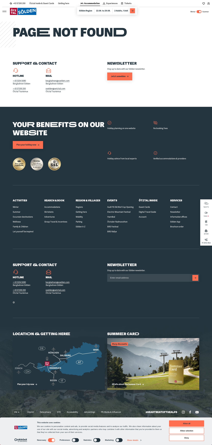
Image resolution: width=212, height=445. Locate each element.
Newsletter (175, 212)
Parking (79, 221)
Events (112, 200)
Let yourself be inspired (23, 231)
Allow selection (186, 431)
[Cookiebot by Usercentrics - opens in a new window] (21, 440)
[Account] (209, 3)
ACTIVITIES (20, 200)
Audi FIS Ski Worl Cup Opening (120, 207)
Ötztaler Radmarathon (117, 221)
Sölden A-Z (80, 226)
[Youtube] (197, 412)
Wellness (17, 221)
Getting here (63, 3)
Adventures (49, 217)
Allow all (186, 423)
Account (142, 217)
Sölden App (175, 221)
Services (176, 200)
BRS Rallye (112, 231)
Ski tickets (48, 212)
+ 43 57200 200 (19, 88)
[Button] (195, 278)
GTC (59, 412)
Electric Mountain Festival (119, 212)
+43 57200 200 (19, 3)
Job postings (89, 412)
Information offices (178, 217)
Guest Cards (144, 207)
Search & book (54, 200)
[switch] (75, 440)
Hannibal (111, 217)
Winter (16, 207)
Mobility (79, 217)
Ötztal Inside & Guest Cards (41, 3)
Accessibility (72, 412)
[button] (17, 412)
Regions (79, 207)
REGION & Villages (88, 200)
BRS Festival (112, 226)
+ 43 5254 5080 (19, 80)
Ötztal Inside (148, 200)
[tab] (90, 3)
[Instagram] (183, 412)
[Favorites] (204, 3)
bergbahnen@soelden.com (58, 80)
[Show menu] (4, 11)
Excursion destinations (23, 217)
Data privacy (45, 412)
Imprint (30, 412)
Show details (132, 440)
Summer (16, 212)
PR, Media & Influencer (111, 412)
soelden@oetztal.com (55, 88)
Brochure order (177, 226)
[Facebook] (190, 412)
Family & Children (20, 226)
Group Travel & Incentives (55, 221)
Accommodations (52, 207)
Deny (186, 438)
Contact (174, 207)
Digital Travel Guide (147, 212)
